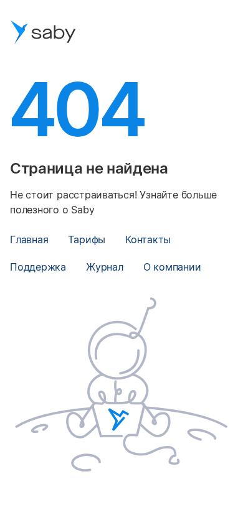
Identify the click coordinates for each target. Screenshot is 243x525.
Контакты (148, 239)
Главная (29, 239)
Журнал (104, 267)
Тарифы (86, 239)
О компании (172, 267)
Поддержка (38, 267)
